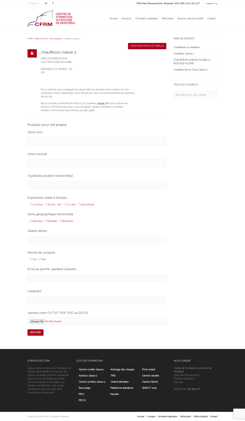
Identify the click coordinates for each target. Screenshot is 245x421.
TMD (113, 375)
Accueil (114, 18)
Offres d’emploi (41, 39)
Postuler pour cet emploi (147, 46)
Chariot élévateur (119, 381)
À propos (127, 18)
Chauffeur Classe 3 (184, 53)
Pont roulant (148, 369)
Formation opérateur (147, 18)
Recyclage (84, 388)
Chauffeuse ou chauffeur (187, 47)
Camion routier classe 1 (91, 369)
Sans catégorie (56, 39)
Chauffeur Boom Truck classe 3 (191, 69)
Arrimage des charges (122, 369)
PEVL (81, 394)
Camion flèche (150, 381)
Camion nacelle (150, 375)
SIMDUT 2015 (149, 388)
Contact (211, 18)
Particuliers (168, 18)
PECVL (82, 400)
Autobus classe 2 (88, 375)
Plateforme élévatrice (121, 388)
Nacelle (114, 394)
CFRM (30, 39)
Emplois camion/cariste (190, 18)
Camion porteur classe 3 (92, 381)
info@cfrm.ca (212, 3)
